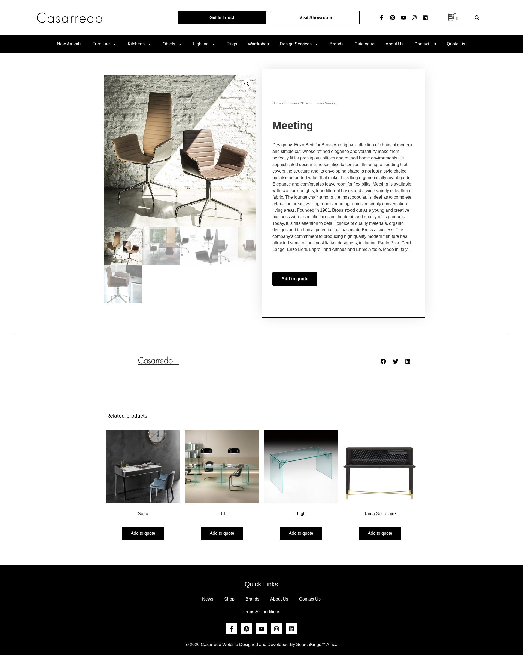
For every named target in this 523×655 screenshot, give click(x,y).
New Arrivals (69, 44)
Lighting (201, 44)
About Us (394, 44)
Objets (169, 44)
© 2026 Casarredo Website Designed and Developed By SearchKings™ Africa (261, 644)
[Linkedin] (425, 17)
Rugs (232, 44)
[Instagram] (414, 17)
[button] (477, 17)
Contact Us (425, 44)
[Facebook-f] (381, 17)
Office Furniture (311, 103)
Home (276, 103)
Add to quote (294, 278)
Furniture (101, 44)
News (207, 599)
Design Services (296, 44)
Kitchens (136, 44)
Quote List (456, 44)
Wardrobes (258, 44)
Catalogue (364, 44)
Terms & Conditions (261, 611)
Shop (229, 599)
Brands (336, 44)
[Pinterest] (392, 17)
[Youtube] (403, 17)
